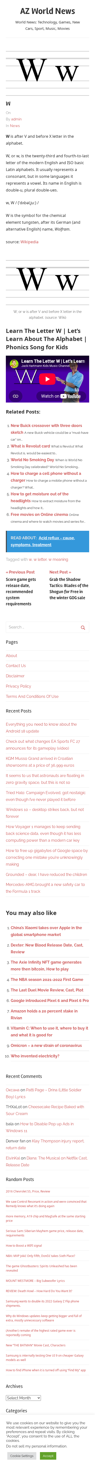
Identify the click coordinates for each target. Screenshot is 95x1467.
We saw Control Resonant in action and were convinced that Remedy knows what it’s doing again (46, 1204)
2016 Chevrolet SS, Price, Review (28, 1191)
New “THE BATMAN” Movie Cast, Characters (36, 1345)
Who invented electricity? (35, 1056)
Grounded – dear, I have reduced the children (46, 874)
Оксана (12, 1090)
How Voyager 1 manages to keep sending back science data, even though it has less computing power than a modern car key (43, 833)
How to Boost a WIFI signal (24, 1246)
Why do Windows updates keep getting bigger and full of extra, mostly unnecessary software (44, 1318)
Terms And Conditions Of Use (32, 696)
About (11, 655)
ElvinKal (13, 1158)
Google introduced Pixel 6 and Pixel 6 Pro (50, 1000)
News (15, 126)
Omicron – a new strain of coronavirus (46, 1045)
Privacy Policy (18, 686)
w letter (40, 559)
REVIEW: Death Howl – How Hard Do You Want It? (39, 1291)
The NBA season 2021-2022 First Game (47, 979)
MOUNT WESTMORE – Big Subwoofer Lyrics (35, 1281)
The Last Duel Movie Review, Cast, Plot (47, 990)
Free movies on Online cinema (39, 514)
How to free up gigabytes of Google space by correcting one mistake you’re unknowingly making (47, 857)
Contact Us (16, 665)
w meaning (58, 559)
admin (16, 119)
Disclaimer (15, 676)
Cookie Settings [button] (21, 1456)
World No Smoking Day (32, 459)
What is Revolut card (30, 446)
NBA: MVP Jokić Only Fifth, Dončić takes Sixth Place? (40, 1256)
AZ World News (47, 11)
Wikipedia (29, 241)
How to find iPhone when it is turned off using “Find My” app (46, 1370)
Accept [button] (48, 1456)
